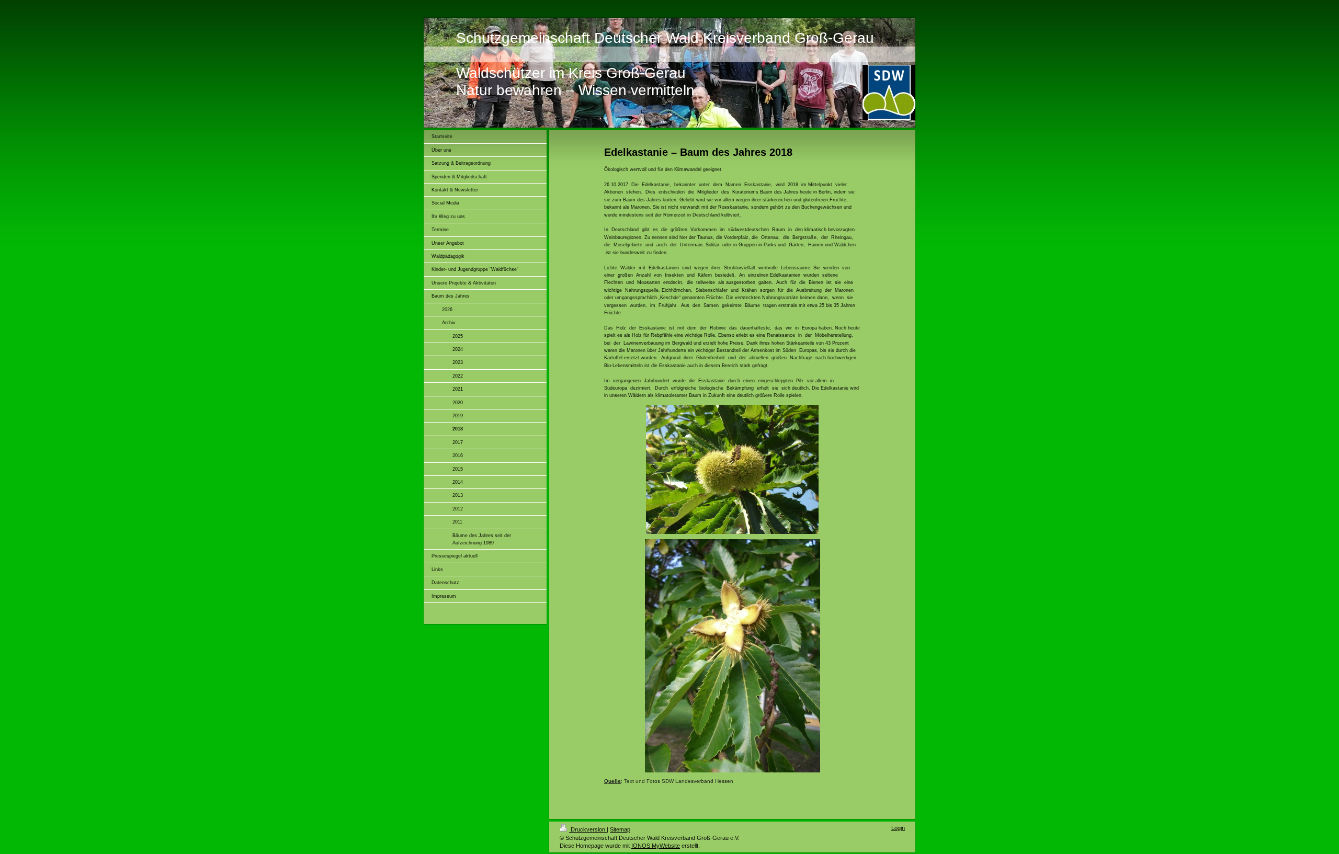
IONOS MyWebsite (655, 845)
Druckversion (588, 829)
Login (898, 828)
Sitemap (620, 829)
